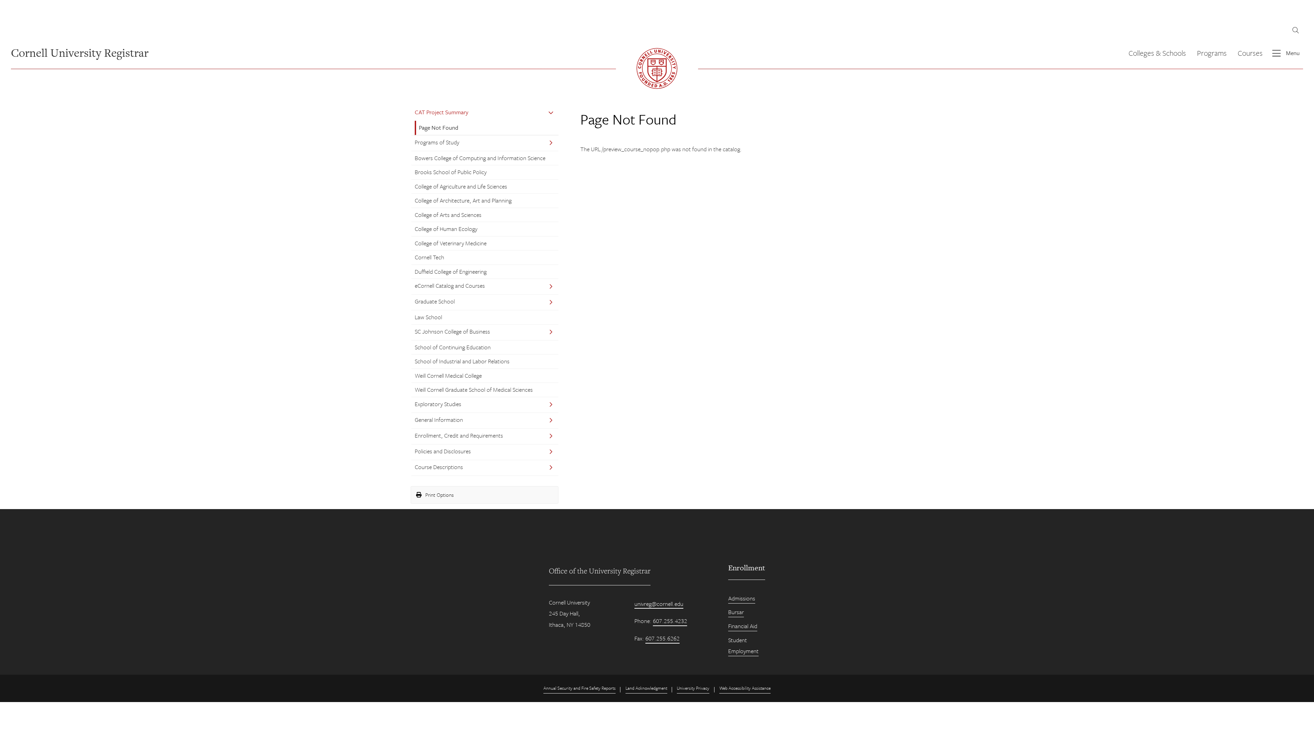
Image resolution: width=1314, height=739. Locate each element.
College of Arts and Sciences (448, 214)
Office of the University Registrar (599, 570)
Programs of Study (437, 142)
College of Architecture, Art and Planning (463, 200)
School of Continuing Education (453, 347)
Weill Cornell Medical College (448, 375)
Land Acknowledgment (646, 688)
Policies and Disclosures (443, 451)
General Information (439, 419)
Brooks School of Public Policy (451, 172)
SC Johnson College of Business (452, 331)
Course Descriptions (439, 467)
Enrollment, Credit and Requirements (459, 435)
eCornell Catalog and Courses (450, 285)
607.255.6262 (662, 638)
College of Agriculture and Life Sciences (461, 186)
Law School (428, 317)
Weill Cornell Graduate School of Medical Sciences (474, 389)
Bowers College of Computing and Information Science (480, 158)
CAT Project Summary (441, 112)
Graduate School (435, 301)
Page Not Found (438, 127)
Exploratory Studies (438, 404)
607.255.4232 (670, 621)
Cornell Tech (429, 257)
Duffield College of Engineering (451, 271)
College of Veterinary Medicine (451, 243)
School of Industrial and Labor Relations (462, 361)
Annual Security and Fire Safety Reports (579, 688)
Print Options (439, 494)
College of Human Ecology (446, 228)
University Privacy (693, 688)
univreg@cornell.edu (658, 603)
